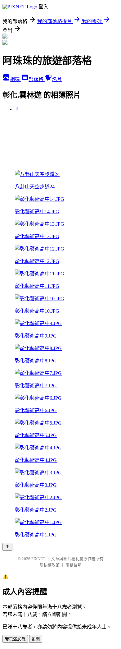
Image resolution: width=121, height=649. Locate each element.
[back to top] (7, 547)
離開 (36, 639)
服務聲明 (73, 565)
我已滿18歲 (15, 639)
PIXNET (38, 558)
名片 (57, 79)
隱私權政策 (49, 565)
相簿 (15, 79)
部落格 (37, 79)
